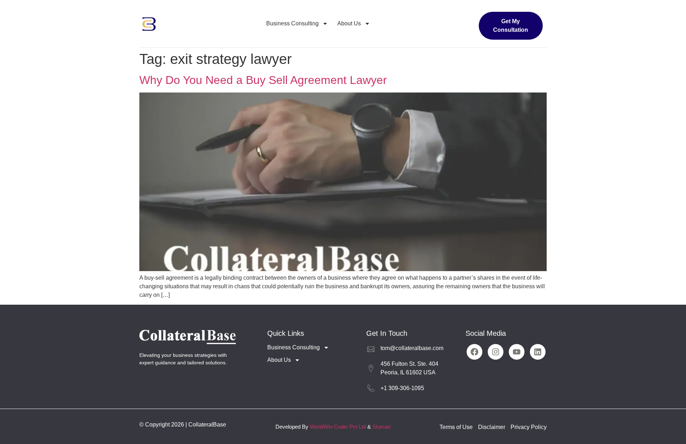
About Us (349, 23)
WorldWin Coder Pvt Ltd (338, 427)
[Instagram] (495, 352)
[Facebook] (474, 352)
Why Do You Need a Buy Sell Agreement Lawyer (263, 80)
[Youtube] (517, 352)
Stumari (381, 427)
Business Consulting (292, 23)
